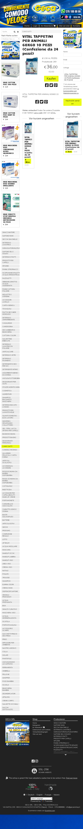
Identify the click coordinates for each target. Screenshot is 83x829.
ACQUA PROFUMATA (7, 601)
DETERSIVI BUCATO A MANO (9, 406)
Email (65, 60)
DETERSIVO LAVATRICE (6, 244)
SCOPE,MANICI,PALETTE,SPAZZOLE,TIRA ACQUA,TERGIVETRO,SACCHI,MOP (11, 274)
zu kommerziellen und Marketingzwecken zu (71, 91)
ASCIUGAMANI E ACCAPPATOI (8, 663)
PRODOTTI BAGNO (9, 437)
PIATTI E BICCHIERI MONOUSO (9, 313)
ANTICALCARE (7, 352)
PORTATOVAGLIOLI (9, 625)
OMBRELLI (6, 671)
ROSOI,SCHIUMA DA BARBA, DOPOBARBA (9, 473)
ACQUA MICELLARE (9, 546)
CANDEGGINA (7, 326)
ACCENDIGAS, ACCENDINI (7, 467)
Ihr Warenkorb (47, 26)
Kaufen (51, 79)
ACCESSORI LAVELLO (6, 301)
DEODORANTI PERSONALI (7, 442)
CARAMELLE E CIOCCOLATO (7, 505)
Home (26, 26)
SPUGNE (5, 266)
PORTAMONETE (8, 500)
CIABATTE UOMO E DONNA (9, 510)
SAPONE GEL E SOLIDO (7, 253)
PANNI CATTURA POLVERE (8, 290)
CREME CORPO (8, 701)
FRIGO (4, 639)
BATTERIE (6, 520)
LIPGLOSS (6, 697)
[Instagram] (36, 762)
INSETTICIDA (7, 490)
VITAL (53, 113)
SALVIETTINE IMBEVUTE (7, 340)
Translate (48, 801)
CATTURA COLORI (9, 335)
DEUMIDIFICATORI (8, 694)
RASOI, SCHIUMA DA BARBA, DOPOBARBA (10, 481)
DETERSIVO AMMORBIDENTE (8, 319)
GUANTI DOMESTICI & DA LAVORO (9, 417)
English (40, 795)
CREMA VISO (7, 567)
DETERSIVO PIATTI (9, 257)
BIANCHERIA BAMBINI (7, 689)
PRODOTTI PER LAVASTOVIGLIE (8, 411)
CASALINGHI (7, 323)
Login (35, 26)
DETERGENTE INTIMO (10, 369)
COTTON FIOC (7, 486)
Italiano (57, 795)
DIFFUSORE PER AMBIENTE (8, 644)
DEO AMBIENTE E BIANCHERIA (8, 331)
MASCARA (6, 550)
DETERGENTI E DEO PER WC (9, 365)
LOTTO (4, 539)
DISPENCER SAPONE (10, 591)
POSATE (5, 574)
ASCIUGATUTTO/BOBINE (11, 378)
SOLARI (5, 655)
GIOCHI (5, 527)
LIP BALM (5, 543)
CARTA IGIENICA (8, 305)
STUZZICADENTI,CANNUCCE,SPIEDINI (11, 387)
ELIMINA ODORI (8, 584)
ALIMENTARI (6, 394)
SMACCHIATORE (8, 232)
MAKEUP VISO (7, 560)
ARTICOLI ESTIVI (8, 523)
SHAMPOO (6, 581)
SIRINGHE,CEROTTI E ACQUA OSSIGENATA (9, 284)
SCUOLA (5, 685)
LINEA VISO (6, 564)
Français (48, 795)
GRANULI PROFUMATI (6, 596)
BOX (4, 606)
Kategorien (36, 725)
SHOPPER (6, 678)
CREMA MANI (7, 588)
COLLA (5, 652)
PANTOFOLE (6, 659)
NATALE (5, 571)
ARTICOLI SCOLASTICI (6, 462)
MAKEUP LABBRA (9, 557)
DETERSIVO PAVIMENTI (6, 359)
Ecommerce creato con (41, 811)
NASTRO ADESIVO (9, 648)
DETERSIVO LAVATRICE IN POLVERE (7, 346)
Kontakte (76, 26)
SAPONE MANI (7, 236)
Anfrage (66, 68)
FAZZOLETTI (6, 278)
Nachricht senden (72, 102)
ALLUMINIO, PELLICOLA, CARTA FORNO (9, 455)
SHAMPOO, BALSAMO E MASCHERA (7, 400)
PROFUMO (6, 530)
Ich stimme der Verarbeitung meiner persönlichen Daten (71, 88)
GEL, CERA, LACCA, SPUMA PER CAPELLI (10, 429)
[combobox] (10, 38)
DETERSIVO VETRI (9, 355)
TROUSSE (6, 578)
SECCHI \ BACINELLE (9, 239)
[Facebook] (33, 762)
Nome (65, 52)
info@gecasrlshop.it (73, 807)
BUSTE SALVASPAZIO (7, 516)
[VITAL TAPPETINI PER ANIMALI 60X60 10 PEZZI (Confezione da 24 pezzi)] (31, 66)
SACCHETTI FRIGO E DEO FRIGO (9, 635)
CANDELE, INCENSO (9, 450)
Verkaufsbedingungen (40, 732)
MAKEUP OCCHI (8, 553)
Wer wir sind (64, 26)
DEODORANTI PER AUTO (9, 383)
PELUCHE (5, 674)
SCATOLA (6, 621)
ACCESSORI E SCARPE (7, 629)
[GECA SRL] (41, 14)
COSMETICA (7, 391)
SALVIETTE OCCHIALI (10, 704)
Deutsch (31, 795)
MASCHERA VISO (8, 613)
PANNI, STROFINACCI (10, 269)
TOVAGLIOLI (6, 309)
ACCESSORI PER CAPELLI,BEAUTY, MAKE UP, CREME (8, 495)
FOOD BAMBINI (7, 681)
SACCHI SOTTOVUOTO (7, 708)
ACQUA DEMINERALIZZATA (9, 617)
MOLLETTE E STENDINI (7, 295)
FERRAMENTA (7, 667)
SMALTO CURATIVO (9, 609)
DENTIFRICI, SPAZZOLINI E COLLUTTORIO (7, 423)
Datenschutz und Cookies (41, 730)
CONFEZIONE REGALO (7, 535)
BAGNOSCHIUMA (8, 434)
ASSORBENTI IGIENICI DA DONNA (10, 374)
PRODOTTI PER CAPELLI (7, 261)
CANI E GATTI (26, 32)
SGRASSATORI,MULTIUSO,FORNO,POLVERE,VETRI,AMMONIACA (11, 248)
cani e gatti (38, 113)
